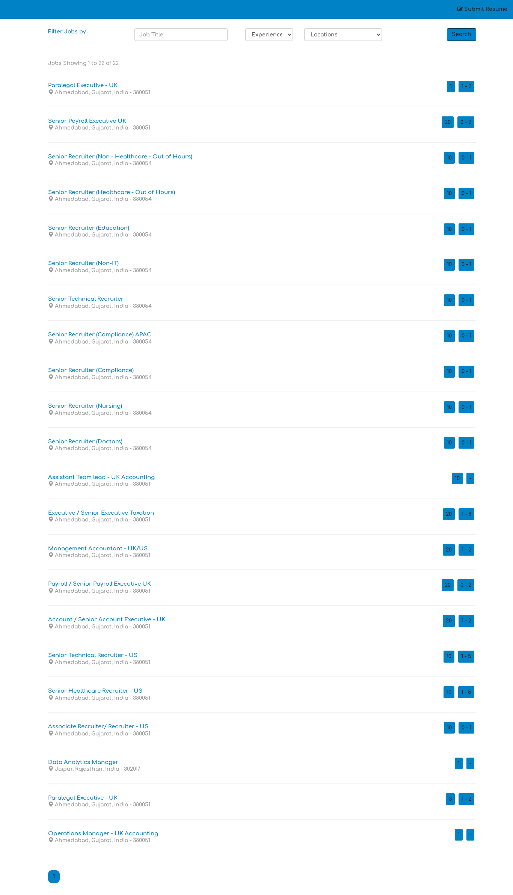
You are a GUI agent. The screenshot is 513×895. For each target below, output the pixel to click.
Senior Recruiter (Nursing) (85, 406)
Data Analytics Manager (83, 762)
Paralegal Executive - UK (83, 86)
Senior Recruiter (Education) (88, 228)
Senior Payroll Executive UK (87, 121)
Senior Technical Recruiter (86, 299)
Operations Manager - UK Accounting (103, 834)
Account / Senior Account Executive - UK (106, 620)
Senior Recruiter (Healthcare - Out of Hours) (111, 193)
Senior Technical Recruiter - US (92, 655)
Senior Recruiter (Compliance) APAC (99, 335)
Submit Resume (485, 9)
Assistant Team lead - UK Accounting (101, 478)
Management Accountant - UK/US (98, 549)
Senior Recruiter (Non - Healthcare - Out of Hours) (120, 157)
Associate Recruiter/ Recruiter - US (98, 727)
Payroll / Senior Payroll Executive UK (99, 584)
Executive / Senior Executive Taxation (101, 513)
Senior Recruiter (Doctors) (85, 442)
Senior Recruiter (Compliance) (91, 371)
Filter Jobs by (67, 32)
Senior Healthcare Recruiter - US (95, 691)
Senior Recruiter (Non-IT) (83, 264)
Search (461, 34)
